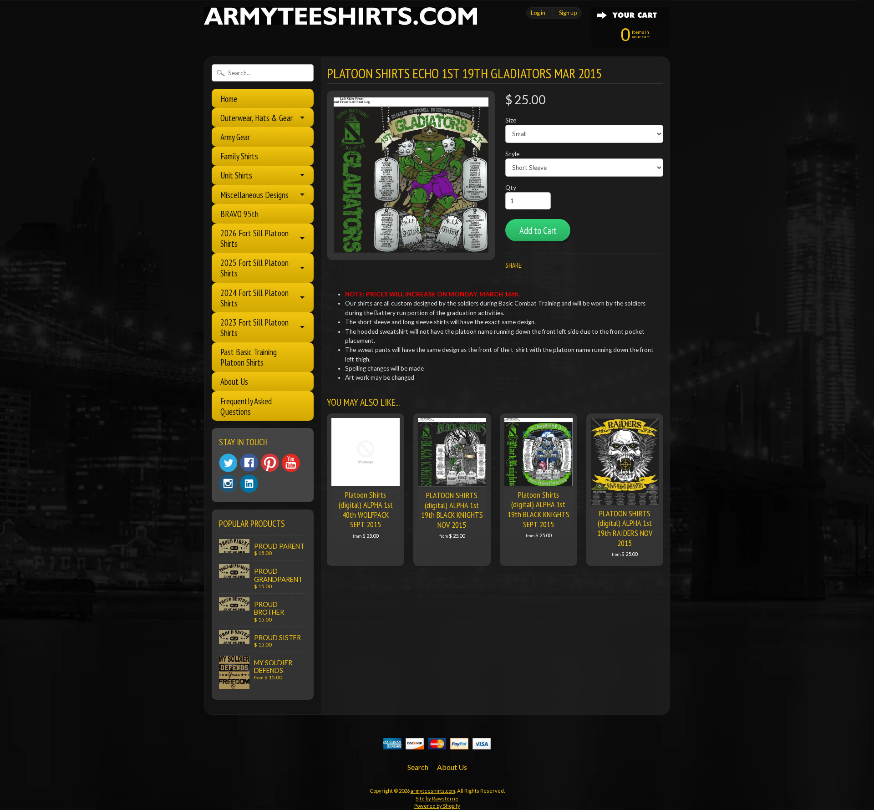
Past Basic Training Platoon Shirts (248, 356)
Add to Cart (538, 230)
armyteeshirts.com (433, 791)
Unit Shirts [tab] (236, 175)
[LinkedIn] (249, 483)
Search (417, 767)
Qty (510, 187)
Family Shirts (239, 156)
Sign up (568, 12)
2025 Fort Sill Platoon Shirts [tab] (254, 268)
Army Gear (235, 137)
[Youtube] (291, 462)
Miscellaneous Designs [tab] (254, 194)
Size (510, 120)
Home (228, 98)
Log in (538, 12)
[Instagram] (228, 483)
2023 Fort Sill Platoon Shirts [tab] (254, 327)
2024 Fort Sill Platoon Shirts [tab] (254, 298)
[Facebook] (249, 462)
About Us (234, 381)
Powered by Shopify (437, 806)
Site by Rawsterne (437, 798)
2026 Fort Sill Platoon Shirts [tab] (254, 238)
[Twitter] (228, 462)
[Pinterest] (270, 462)
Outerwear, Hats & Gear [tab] (256, 117)
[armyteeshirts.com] (340, 19)
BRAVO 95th (239, 214)
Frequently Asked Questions (246, 406)
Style (512, 154)
